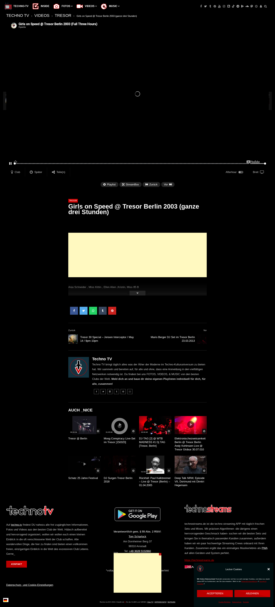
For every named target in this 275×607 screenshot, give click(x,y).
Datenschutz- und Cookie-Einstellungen (29, 585)
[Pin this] (112, 311)
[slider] (131, 163)
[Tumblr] (210, 6)
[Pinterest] (214, 6)
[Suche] (265, 6)
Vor (205, 330)
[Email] (129, 391)
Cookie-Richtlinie (225, 602)
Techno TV (102, 359)
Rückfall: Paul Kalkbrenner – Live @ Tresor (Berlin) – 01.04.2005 (155, 482)
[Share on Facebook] (74, 311)
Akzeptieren (215, 593)
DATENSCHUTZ (160, 602)
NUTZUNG (171, 602)
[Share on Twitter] (84, 311)
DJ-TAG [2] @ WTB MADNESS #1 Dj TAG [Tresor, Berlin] (152, 442)
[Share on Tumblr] (103, 311)
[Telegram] (238, 6)
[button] (268, 569)
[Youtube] (219, 6)
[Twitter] (205, 6)
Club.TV (150, 602)
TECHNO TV (17, 15)
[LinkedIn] (109, 391)
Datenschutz (236, 602)
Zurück (71, 330)
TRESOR (63, 15)
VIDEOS (41, 15)
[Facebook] (201, 6)
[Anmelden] (261, 6)
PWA (264, 548)
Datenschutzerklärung (249, 581)
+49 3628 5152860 (140, 551)
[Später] (256, 6)
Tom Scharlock (137, 536)
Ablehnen (252, 593)
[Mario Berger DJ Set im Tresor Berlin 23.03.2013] (202, 339)
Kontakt (246, 602)
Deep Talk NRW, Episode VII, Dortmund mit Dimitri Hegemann (189, 482)
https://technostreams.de (199, 560)
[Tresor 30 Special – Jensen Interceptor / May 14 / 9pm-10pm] (73, 339)
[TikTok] (233, 6)
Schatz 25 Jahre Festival (83, 478)
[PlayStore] (242, 6)
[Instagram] (224, 6)
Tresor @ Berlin (77, 438)
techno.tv (16, 524)
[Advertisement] (137, 255)
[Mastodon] (251, 6)
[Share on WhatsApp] (93, 311)
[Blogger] (228, 6)
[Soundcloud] (247, 6)
